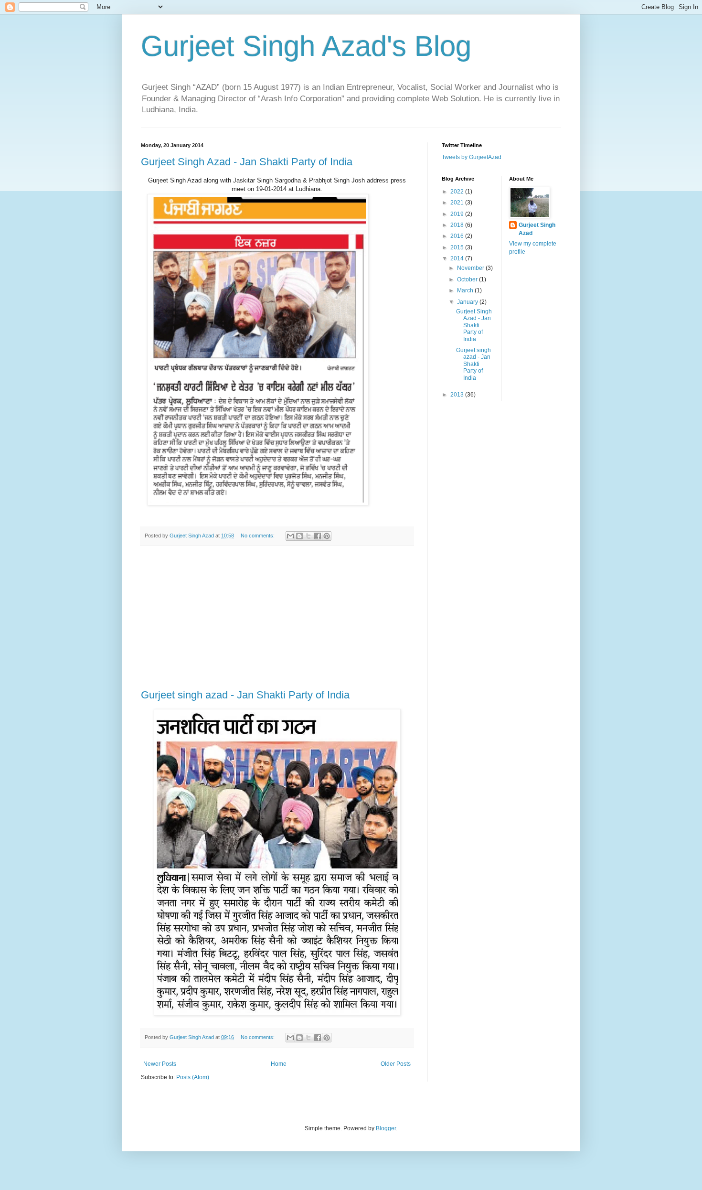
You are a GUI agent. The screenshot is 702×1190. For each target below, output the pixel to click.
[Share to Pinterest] (326, 536)
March (466, 290)
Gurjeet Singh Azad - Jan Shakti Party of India (246, 162)
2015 (457, 247)
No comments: (258, 535)
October (468, 279)
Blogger (386, 1128)
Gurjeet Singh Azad (537, 229)
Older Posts (396, 1064)
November (471, 268)
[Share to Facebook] (317, 536)
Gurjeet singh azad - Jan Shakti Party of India (245, 695)
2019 (457, 214)
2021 (457, 202)
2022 (457, 191)
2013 (457, 394)
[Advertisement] (277, 617)
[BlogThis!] (299, 536)
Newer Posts (159, 1064)
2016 (457, 236)
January (468, 302)
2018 (457, 225)
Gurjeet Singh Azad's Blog (306, 46)
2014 (457, 258)
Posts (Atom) (192, 1077)
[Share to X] (308, 536)
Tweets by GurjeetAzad (471, 157)
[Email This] (290, 536)
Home (279, 1064)
